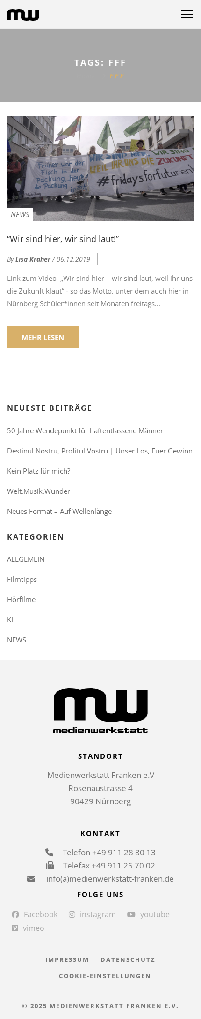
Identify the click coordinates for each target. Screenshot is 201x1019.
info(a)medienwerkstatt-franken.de (109, 878)
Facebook (40, 914)
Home (85, 76)
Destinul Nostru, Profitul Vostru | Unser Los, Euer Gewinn (100, 450)
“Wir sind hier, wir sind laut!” (63, 238)
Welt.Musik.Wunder (38, 491)
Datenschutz (128, 959)
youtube (155, 914)
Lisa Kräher (32, 259)
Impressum (67, 959)
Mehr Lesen (43, 337)
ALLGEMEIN (25, 559)
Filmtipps (22, 579)
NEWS (20, 214)
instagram (98, 914)
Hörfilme (21, 599)
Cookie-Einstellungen (105, 976)
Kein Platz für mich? (38, 471)
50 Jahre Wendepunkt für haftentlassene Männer (85, 430)
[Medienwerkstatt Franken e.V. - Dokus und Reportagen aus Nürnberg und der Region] (23, 14)
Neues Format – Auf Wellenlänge (59, 511)
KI (10, 619)
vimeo (33, 928)
